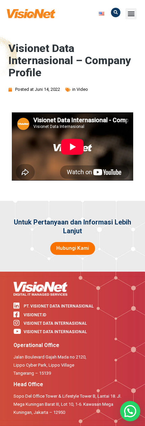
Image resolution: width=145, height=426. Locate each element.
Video (82, 89)
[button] (115, 12)
